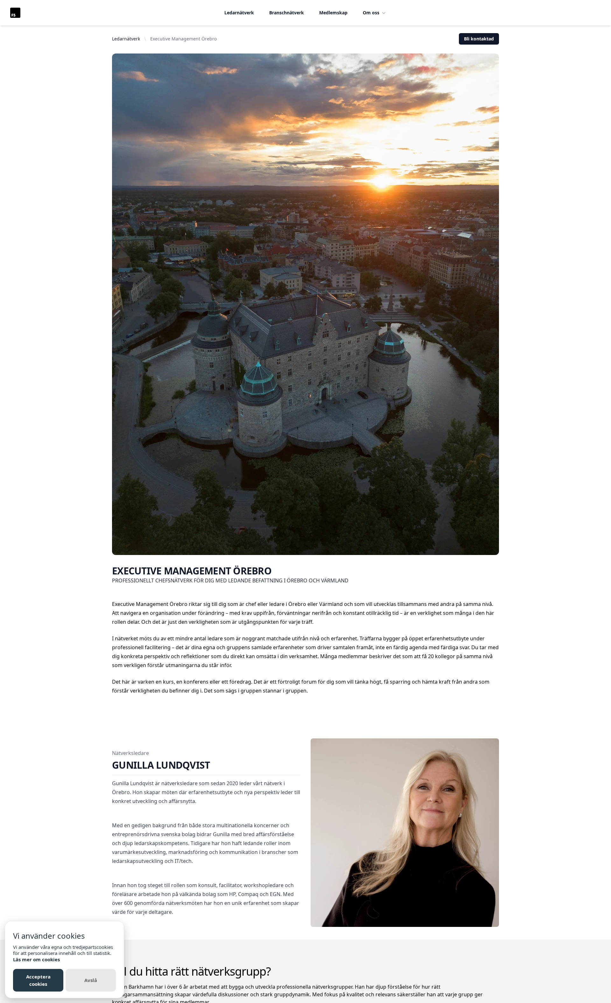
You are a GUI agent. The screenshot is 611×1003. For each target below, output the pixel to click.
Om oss (371, 13)
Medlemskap (333, 13)
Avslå (90, 980)
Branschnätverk (286, 13)
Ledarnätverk (239, 13)
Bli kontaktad (479, 39)
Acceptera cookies (38, 980)
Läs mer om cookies (36, 959)
